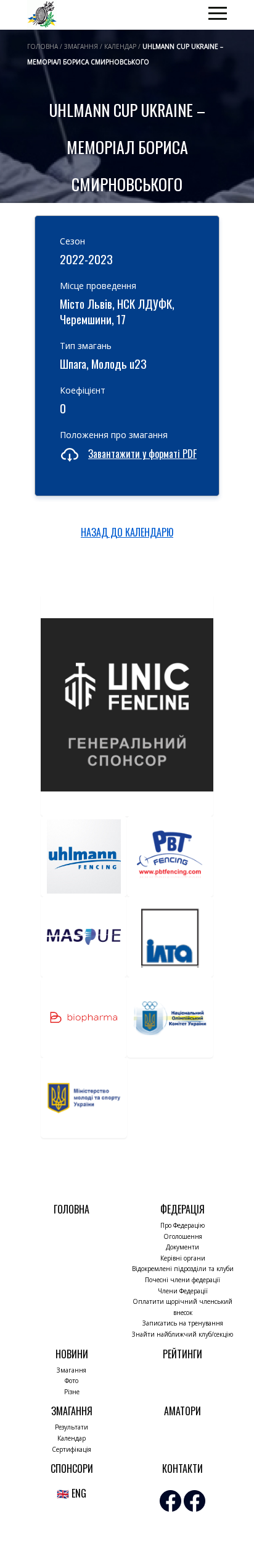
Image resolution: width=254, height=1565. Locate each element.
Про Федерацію (182, 1225)
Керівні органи (182, 1258)
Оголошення (182, 1236)
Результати (71, 1427)
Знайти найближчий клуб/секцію (182, 1334)
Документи (182, 1247)
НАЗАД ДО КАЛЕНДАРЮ (127, 532)
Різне (72, 1391)
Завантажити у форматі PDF (142, 453)
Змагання (71, 1370)
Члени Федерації (183, 1291)
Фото (71, 1380)
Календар (71, 1438)
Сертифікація (71, 1449)
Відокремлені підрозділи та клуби (183, 1268)
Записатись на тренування (182, 1323)
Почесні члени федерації (182, 1279)
